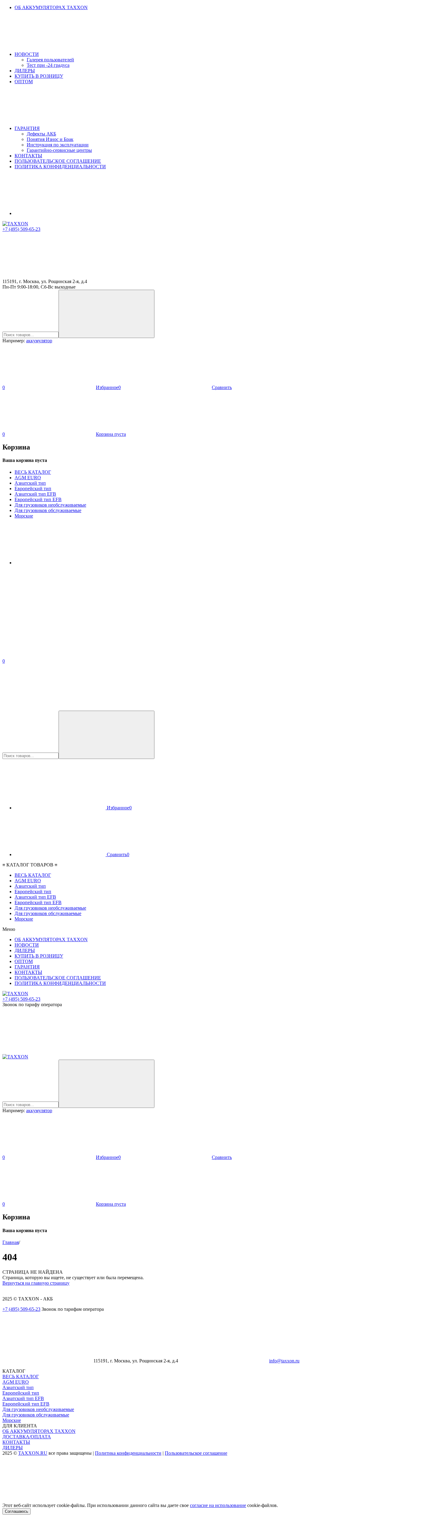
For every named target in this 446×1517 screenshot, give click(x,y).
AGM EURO (28, 477)
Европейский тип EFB (38, 499)
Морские (24, 515)
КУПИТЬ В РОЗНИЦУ (39, 76)
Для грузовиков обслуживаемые (48, 510)
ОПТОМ (24, 81)
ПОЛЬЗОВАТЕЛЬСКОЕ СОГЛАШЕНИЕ (58, 161)
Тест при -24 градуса (48, 65)
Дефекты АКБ (41, 133)
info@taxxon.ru (284, 1360)
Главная (10, 1242)
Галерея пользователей (50, 59)
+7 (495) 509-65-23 (21, 229)
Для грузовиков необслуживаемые (50, 504)
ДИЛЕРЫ (25, 70)
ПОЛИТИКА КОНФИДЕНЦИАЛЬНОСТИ (60, 166)
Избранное (119, 807)
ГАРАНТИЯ (27, 128)
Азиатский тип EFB (35, 494)
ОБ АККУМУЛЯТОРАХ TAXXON (51, 7)
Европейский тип (33, 488)
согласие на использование (218, 1505)
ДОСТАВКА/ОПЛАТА (26, 1436)
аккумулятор (39, 340)
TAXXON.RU (32, 1453)
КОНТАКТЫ (28, 155)
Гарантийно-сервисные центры (59, 150)
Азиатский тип (30, 483)
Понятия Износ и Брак (50, 139)
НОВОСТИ (27, 54)
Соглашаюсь (16, 1511)
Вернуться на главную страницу (35, 1283)
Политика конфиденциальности (128, 1453)
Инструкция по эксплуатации (58, 144)
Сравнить (117, 854)
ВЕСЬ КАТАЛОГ (33, 472)
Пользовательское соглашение (196, 1453)
